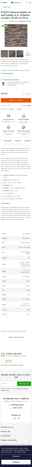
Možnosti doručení (8, 73)
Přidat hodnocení (16, 337)
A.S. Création (27, 105)
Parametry (18, 140)
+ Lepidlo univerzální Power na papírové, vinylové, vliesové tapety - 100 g (18, 83)
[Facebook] (14, 418)
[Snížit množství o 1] (23, 93)
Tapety (22, 166)
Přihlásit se (24, 384)
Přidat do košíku (16, 100)
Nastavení (16, 456)
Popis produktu (7, 140)
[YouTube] (19, 418)
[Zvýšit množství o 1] (28, 93)
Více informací (14, 65)
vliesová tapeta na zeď (11, 148)
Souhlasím (16, 462)
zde (24, 452)
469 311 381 (17, 408)
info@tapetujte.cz (17, 405)
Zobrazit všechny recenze (19, 356)
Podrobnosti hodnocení (24, 21)
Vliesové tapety (26, 238)
